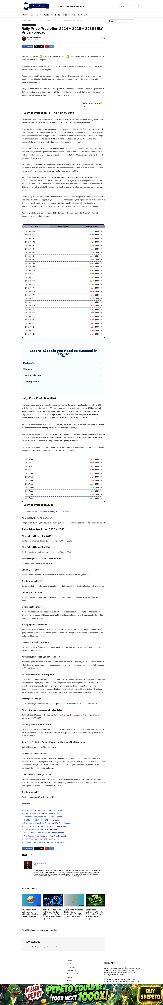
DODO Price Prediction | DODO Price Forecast (43, 829)
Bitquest (69, 980)
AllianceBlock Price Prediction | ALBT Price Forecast (45, 842)
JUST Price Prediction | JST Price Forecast (42, 839)
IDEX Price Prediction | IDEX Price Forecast (42, 820)
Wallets (47, 15)
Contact (69, 960)
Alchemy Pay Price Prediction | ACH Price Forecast (45, 826)
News (25, 15)
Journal (30, 20)
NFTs (65, 15)
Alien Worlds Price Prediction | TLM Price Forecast (45, 836)
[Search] (139, 6)
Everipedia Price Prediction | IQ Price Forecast (43, 817)
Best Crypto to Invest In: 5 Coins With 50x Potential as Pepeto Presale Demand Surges (95, 914)
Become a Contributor (74, 974)
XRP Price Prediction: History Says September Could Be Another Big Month (73, 913)
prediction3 (32, 855)
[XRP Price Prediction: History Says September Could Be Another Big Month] (74, 895)
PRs (73, 15)
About (69, 964)
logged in (38, 947)
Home (24, 20)
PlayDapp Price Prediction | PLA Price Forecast (43, 810)
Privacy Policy (71, 967)
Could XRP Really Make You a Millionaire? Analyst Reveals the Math (30, 913)
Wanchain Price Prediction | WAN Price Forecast (44, 833)
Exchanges (35, 15)
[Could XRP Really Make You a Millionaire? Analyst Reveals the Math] (31, 895)
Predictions (32, 25)
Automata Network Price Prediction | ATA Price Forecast (47, 823)
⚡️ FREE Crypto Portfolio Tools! (71, 6)
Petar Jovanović (34, 37)
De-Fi (57, 15)
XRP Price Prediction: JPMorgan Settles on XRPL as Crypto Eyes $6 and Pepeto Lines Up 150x (52, 914)
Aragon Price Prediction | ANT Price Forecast (42, 813)
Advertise (70, 977)
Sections (82, 15)
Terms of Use (71, 970)
